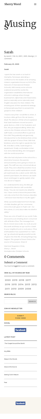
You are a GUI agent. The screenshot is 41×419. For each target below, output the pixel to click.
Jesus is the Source (10, 367)
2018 (21, 280)
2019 (14, 280)
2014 (21, 284)
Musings (31, 56)
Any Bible (7, 351)
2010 (14, 288)
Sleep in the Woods (10, 359)
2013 (27, 284)
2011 (7, 288)
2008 (28, 288)
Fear (5, 382)
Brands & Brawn (11, 417)
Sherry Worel (13, 415)
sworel (8, 56)
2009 (25, 56)
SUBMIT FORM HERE (20, 317)
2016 (7, 284)
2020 (7, 280)
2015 (14, 284)
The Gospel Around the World (14, 343)
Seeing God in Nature (11, 374)
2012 (34, 284)
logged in (17, 266)
